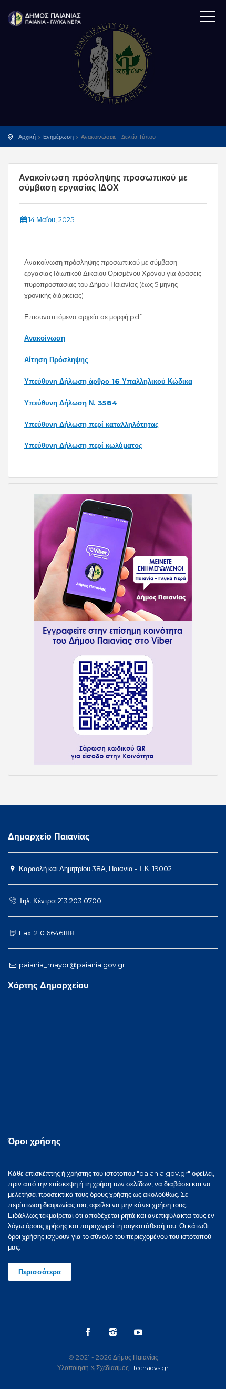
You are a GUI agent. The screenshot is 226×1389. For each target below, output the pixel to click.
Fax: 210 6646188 (46, 932)
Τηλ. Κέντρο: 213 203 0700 (59, 900)
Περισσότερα (39, 1271)
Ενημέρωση (58, 137)
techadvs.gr (151, 1368)
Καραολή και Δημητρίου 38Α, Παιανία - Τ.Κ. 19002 (94, 868)
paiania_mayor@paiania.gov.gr (71, 965)
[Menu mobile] (207, 18)
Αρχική (27, 137)
